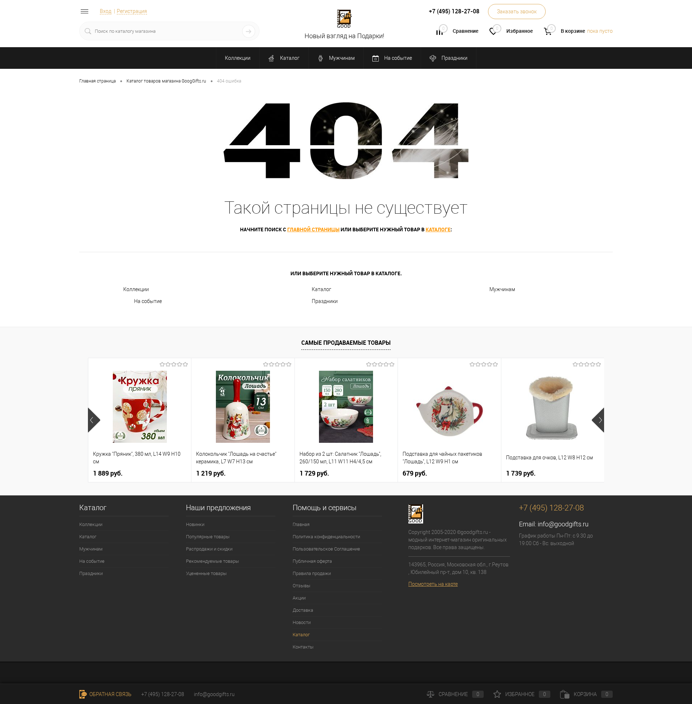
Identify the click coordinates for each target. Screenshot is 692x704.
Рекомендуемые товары (212, 561)
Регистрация (132, 11)
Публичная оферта (312, 561)
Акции (299, 598)
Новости (302, 622)
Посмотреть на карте (433, 584)
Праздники (453, 58)
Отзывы (301, 585)
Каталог (289, 58)
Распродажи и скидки (209, 549)
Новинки (195, 524)
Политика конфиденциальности (326, 536)
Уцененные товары (206, 573)
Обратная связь (110, 694)
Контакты (303, 647)
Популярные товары (208, 536)
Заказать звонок (517, 11)
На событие (397, 58)
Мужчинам (341, 58)
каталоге (438, 229)
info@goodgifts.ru (563, 524)
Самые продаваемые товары (346, 343)
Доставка (303, 610)
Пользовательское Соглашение (326, 549)
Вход (105, 11)
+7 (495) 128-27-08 (162, 694)
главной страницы (313, 229)
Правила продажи (312, 573)
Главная (301, 524)
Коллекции (237, 58)
